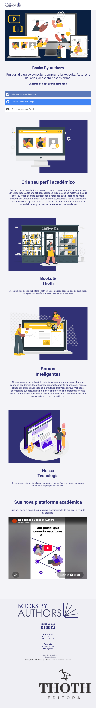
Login (46, 367)
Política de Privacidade (49, 655)
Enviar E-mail (49, 639)
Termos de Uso (50, 657)
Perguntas (49, 649)
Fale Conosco (48, 637)
